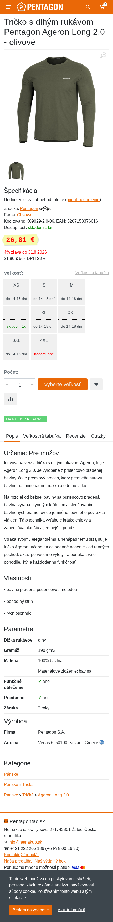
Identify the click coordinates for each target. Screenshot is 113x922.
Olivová (24, 215)
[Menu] (8, 7)
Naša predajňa (18, 861)
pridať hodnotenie (83, 199)
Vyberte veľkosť (62, 384)
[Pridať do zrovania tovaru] (10, 399)
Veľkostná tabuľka (92, 272)
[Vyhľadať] (87, 7)
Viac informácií (71, 910)
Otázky (98, 436)
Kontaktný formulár (21, 855)
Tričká (28, 784)
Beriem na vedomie (31, 910)
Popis (12, 436)
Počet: (11, 372)
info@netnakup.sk (25, 842)
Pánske (11, 774)
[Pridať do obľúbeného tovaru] (96, 384)
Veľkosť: (13, 273)
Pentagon (29, 208)
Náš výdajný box (50, 861)
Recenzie (76, 436)
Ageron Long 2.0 (53, 795)
